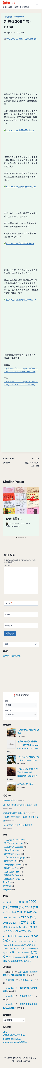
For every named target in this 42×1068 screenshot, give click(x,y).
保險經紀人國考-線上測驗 (14, 813)
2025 (25, 931)
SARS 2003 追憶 (25, 784)
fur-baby (32, 941)
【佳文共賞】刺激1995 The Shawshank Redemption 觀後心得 (27, 772)
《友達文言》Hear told (13, 843)
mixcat (8, 945)
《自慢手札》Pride (11, 868)
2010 (9, 912)
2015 (29, 917)
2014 (16, 918)
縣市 (6, 701)
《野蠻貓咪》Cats (11, 875)
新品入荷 (27, 961)
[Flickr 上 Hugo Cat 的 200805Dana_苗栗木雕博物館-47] (21, 196)
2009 (31, 907)
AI (18, 936)
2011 (21, 912)
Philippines (9, 948)
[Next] (35, 511)
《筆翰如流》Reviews (13, 865)
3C (4, 902)
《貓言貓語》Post (11, 872)
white (27, 953)
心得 (28, 957)
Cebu (12, 941)
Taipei (28, 949)
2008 (17, 907)
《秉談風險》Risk (11, 861)
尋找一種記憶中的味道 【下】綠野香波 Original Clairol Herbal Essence (28, 745)
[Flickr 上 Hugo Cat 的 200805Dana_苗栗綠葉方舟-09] (21, 140)
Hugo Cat (9, 33)
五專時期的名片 (14, 518)
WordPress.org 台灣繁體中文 (16, 1042)
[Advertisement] (21, 427)
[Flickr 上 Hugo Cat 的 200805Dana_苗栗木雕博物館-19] (21, 324)
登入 (5, 1032)
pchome (28, 944)
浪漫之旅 (7, 886)
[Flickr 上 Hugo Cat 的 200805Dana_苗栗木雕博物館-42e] (21, 63)
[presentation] (21, 500)
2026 (9, 936)
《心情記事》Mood (11, 850)
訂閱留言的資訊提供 (12, 1039)
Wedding (19, 953)
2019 (7, 926)
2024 (12, 931)
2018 (28, 922)
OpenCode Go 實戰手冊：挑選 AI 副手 (20, 805)
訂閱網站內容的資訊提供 (14, 1035)
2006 (23, 902)
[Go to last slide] (6, 511)
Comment (8, 565)
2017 (16, 923)
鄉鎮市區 (8, 710)
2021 (27, 926)
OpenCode (18, 945)
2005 (12, 902)
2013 (8, 917)
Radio (21, 949)
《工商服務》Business (13, 847)
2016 (7, 922)
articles (26, 936)
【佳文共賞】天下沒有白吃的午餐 (18, 825)
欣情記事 (7, 882)
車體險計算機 (9, 800)
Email (8, 614)
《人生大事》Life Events (14, 840)
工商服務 (18, 957)
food (26, 941)
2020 (17, 926)
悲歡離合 (16, 960)
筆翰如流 (7, 889)
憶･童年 (8, 461)
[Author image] (7, 523)
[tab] (16, 537)
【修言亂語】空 (26, 980)
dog (20, 941)
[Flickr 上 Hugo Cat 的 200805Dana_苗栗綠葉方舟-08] (21, 253)
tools (10, 952)
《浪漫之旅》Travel (11, 854)
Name (8, 603)
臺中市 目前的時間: (12, 656)
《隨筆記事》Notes (11, 879)
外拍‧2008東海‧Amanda (32, 462)
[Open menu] (37, 4)
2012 (32, 912)
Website (8, 626)
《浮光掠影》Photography (14, 17)
